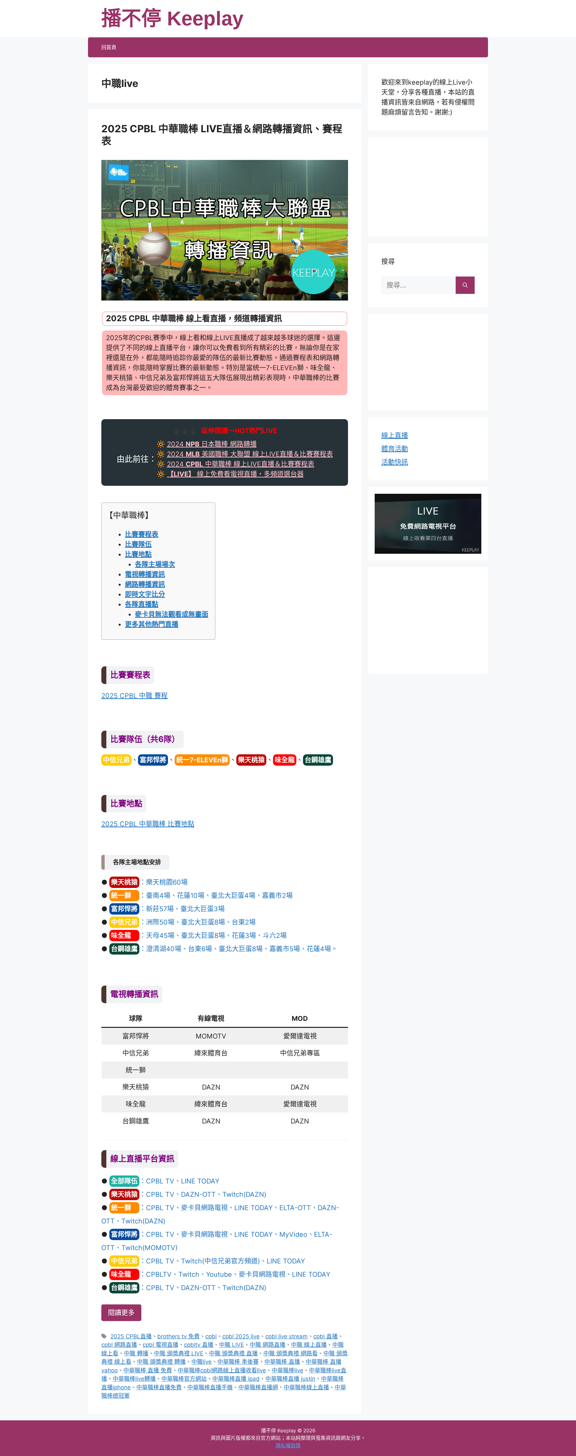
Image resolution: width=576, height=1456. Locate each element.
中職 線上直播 (309, 1344)
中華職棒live (287, 1370)
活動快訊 (394, 462)
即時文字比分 (145, 594)
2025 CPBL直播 (131, 1336)
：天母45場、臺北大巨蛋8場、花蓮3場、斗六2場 (199, 936)
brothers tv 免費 (178, 1336)
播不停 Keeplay (172, 18)
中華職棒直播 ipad (236, 1378)
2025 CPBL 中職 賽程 (134, 696)
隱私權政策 (288, 1445)
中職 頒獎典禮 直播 (233, 1353)
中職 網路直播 (267, 1344)
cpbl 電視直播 (160, 1344)
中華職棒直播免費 (159, 1387)
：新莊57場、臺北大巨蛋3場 (168, 909)
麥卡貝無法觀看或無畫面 (171, 614)
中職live (201, 1361)
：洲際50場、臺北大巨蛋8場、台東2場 (183, 922)
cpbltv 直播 (198, 1344)
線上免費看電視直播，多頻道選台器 (235, 474)
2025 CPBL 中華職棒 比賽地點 (147, 824)
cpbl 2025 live (241, 1336)
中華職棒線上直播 (306, 1387)
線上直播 (394, 435)
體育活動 (394, 449)
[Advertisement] (428, 185)
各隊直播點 (141, 604)
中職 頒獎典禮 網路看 (290, 1353)
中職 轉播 (136, 1353)
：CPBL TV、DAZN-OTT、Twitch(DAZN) (188, 1194)
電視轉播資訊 (145, 574)
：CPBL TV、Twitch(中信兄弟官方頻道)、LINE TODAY (208, 1261)
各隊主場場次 (155, 564)
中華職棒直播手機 (210, 1387)
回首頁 (108, 47)
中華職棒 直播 (282, 1361)
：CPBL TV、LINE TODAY (165, 1181)
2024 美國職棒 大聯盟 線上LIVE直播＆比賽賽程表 (250, 454)
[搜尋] (465, 285)
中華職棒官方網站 (184, 1378)
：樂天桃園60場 (149, 882)
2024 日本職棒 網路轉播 (212, 444)
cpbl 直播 (325, 1336)
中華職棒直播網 (258, 1387)
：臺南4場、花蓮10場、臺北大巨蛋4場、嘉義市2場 (202, 896)
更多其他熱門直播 (151, 624)
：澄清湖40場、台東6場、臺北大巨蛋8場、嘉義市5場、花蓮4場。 (224, 949)
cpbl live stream (286, 1336)
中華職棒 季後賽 (238, 1361)
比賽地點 (138, 554)
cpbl (211, 1336)
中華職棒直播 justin (290, 1378)
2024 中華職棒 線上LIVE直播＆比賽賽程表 (240, 464)
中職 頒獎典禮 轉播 (161, 1361)
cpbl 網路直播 (119, 1344)
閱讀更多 (121, 1313)
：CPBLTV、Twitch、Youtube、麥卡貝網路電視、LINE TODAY (220, 1274)
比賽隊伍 (138, 544)
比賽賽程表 (141, 534)
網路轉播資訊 (145, 584)
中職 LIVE (231, 1344)
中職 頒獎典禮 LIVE (178, 1353)
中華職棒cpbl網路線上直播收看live (222, 1370)
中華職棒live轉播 (134, 1378)
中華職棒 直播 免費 (147, 1370)
